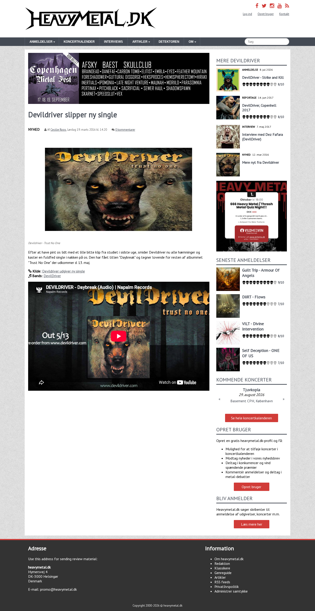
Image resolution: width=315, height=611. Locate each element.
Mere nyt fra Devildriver (260, 162)
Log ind (247, 14)
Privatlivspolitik (226, 586)
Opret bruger (266, 14)
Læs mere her (251, 524)
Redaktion (222, 563)
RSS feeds (222, 582)
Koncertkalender (79, 41)
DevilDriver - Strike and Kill (263, 77)
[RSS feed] (287, 5)
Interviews (113, 41)
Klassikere (222, 568)
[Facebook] (257, 5)
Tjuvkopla (251, 389)
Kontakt (284, 14)
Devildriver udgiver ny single (63, 271)
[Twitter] (264, 5)
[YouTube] (279, 5)
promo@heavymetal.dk (58, 589)
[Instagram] (272, 5)
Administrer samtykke (231, 591)
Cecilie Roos (58, 130)
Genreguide (223, 572)
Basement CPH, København (251, 401)
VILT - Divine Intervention (253, 326)
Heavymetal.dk (91, 18)
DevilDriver (52, 275)
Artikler (220, 577)
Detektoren (169, 41)
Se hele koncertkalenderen (251, 418)
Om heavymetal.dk (229, 559)
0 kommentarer (125, 130)
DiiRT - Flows (253, 296)
